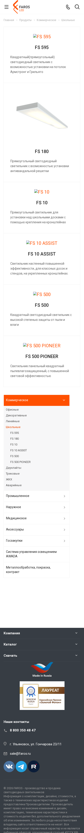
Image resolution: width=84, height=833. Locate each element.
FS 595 (42, 47)
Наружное (13, 507)
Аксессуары (15, 529)
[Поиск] (77, 7)
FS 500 (42, 305)
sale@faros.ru (20, 754)
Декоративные (16, 415)
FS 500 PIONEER (42, 356)
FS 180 (42, 151)
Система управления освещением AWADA (31, 554)
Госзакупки (14, 540)
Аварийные (14, 485)
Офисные (12, 409)
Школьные (13, 427)
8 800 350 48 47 (23, 730)
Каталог (10, 644)
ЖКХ (9, 479)
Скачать (10, 656)
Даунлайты (13, 467)
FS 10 (41, 202)
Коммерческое (17, 400)
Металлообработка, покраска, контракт (28, 570)
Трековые (12, 473)
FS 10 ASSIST (42, 254)
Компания (12, 633)
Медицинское (16, 518)
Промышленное (17, 496)
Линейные (12, 421)
